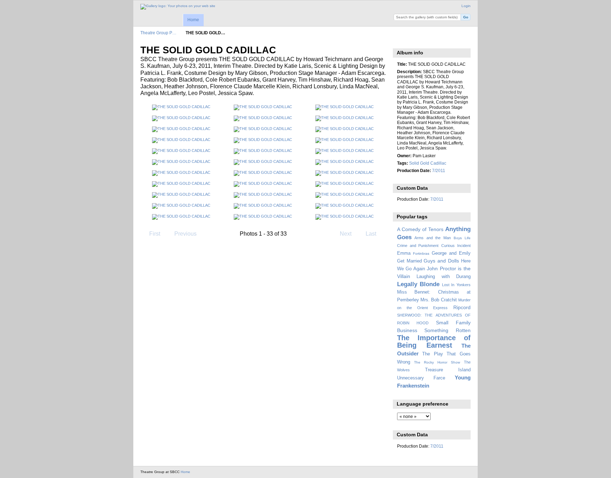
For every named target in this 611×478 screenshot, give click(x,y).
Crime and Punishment (418, 245)
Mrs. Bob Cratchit (438, 299)
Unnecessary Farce (421, 378)
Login (466, 6)
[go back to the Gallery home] (177, 7)
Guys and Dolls (441, 261)
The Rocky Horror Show (437, 362)
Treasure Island (448, 369)
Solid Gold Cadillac (427, 163)
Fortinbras (421, 253)
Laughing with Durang (444, 276)
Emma (404, 253)
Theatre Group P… (158, 32)
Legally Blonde (418, 284)
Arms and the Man (432, 238)
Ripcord (462, 307)
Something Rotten (447, 330)
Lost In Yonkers (456, 285)
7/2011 (438, 170)
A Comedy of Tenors (420, 229)
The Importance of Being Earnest (434, 341)
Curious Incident (456, 245)
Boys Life (462, 238)
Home (193, 19)
